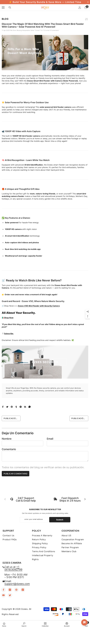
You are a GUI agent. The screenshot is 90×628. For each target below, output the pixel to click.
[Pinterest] (12, 406)
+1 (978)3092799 (13, 568)
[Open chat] (84, 622)
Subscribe (9, 333)
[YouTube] (3, 595)
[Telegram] (21, 406)
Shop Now (8, 317)
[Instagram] (10, 589)
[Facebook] (3, 406)
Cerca (88, 2)
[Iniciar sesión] (79, 7)
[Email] (25, 406)
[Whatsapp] (29, 406)
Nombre (6, 438)
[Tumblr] (16, 406)
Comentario (9, 449)
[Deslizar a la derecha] (85, 499)
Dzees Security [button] (45, 362)
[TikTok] (22, 589)
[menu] (3, 7)
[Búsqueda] (9, 7)
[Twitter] (7, 406)
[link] (24, 624)
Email (50, 438)
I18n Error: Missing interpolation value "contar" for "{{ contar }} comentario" (34, 30)
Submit (59, 520)
